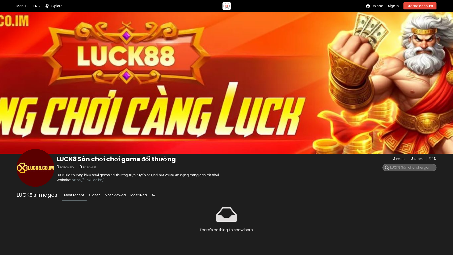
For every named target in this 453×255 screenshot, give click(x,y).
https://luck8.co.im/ (88, 180)
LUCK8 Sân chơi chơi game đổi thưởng (116, 159)
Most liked (138, 195)
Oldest (94, 195)
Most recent (74, 195)
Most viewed (115, 195)
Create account (420, 6)
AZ (154, 195)
